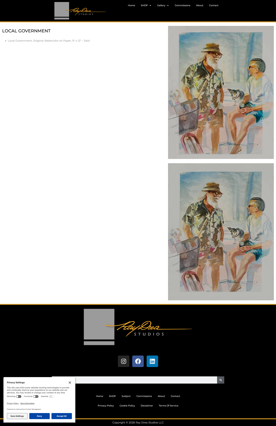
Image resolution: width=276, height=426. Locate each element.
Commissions (182, 5)
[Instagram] (123, 361)
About (199, 5)
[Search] (220, 380)
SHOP (144, 5)
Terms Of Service (168, 405)
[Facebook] (138, 361)
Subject (126, 396)
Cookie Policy (127, 405)
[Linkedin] (152, 361)
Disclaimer (147, 405)
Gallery (161, 5)
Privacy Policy (106, 405)
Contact (213, 5)
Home (131, 5)
